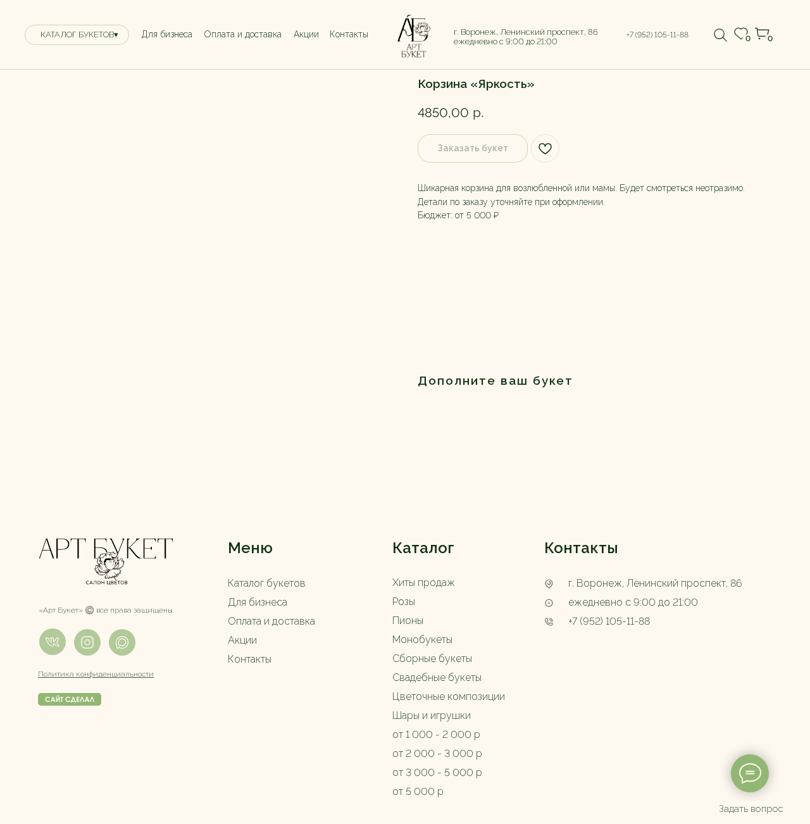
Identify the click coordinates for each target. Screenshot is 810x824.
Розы (403, 602)
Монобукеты (422, 640)
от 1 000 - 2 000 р (436, 734)
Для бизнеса (257, 602)
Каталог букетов (267, 583)
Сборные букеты (432, 658)
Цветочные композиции (448, 696)
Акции (242, 640)
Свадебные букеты (437, 677)
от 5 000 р (418, 791)
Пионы (407, 621)
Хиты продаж (423, 583)
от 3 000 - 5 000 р (437, 772)
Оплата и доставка (271, 621)
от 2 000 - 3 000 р (437, 753)
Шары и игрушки (431, 715)
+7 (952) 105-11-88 (609, 621)
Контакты (249, 659)
